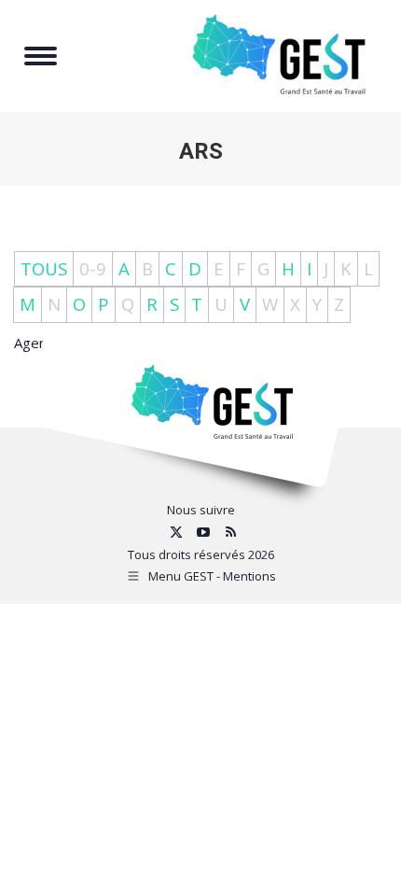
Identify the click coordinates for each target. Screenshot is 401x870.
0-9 (92, 268)
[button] (292, 26)
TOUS (44, 268)
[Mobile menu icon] (40, 56)
